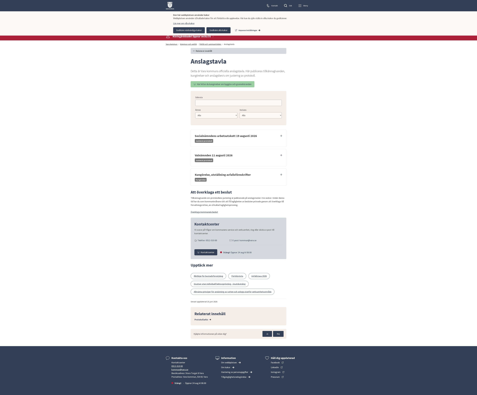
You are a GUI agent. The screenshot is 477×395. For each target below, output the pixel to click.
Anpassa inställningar (247, 30)
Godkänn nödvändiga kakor (189, 30)
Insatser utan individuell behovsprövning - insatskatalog (220, 283)
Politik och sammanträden (210, 44)
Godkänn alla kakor (218, 30)
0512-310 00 (177, 366)
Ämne (198, 109)
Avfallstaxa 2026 (259, 276)
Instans (243, 109)
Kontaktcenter (207, 252)
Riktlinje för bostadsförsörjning (208, 276)
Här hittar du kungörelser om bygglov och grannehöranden (224, 84)
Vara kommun (171, 44)
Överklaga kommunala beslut (204, 212)
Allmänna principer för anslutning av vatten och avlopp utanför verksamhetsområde (232, 291)
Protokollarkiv (201, 319)
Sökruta (199, 97)
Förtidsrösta (237, 276)
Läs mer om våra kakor (184, 23)
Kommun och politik (188, 44)
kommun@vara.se (179, 369)
